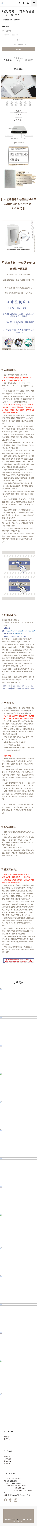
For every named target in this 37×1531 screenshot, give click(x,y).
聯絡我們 (18, 49)
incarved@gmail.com (17, 1483)
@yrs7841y (17, 633)
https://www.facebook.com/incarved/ (20, 630)
